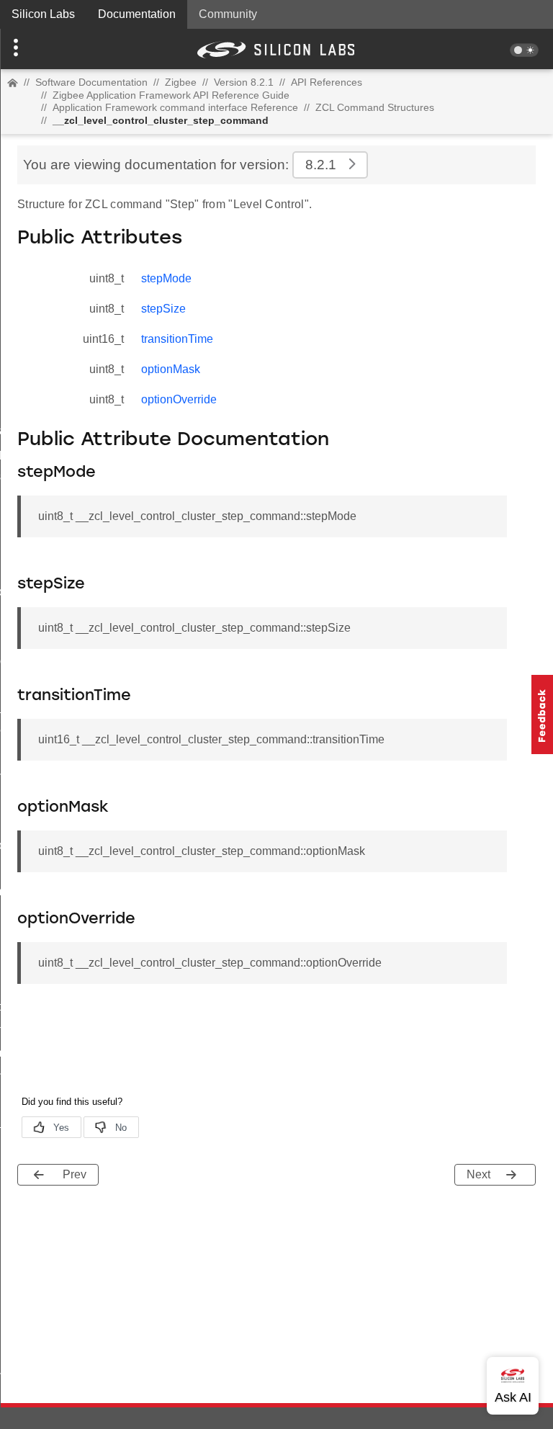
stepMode (166, 278)
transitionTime (177, 339)
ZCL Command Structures (374, 107)
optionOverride (179, 399)
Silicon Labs (43, 14)
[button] (41, 49)
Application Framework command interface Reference (175, 107)
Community (228, 14)
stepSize (163, 309)
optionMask (170, 369)
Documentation (137, 14)
